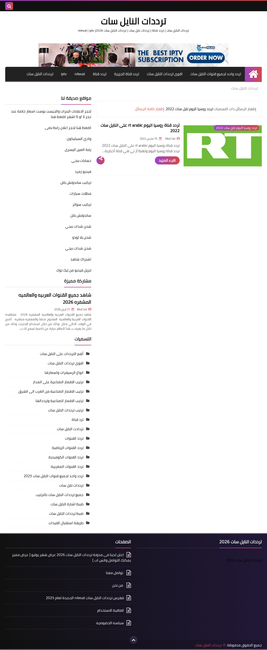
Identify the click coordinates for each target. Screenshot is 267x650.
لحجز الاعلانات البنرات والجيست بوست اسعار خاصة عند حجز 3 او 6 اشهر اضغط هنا (51, 114)
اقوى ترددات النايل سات (165, 73)
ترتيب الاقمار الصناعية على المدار (58, 382)
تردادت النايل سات (70, 429)
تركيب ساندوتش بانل (75, 182)
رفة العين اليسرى (78, 149)
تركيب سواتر (81, 204)
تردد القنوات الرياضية (67, 447)
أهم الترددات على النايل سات (61, 353)
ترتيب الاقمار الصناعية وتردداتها (59, 400)
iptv (64, 73)
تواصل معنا (115, 572)
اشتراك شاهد (80, 259)
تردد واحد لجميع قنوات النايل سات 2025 (53, 475)
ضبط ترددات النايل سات (66, 513)
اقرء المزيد (167, 160)
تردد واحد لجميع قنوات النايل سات (215, 73)
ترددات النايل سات (40, 73)
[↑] (133, 640)
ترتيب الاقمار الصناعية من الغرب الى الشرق (50, 391)
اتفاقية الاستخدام (110, 610)
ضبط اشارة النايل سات (67, 504)
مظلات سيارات (80, 193)
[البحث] (9, 6)
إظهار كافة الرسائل (149, 108)
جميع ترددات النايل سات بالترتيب (59, 494)
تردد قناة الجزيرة (126, 73)
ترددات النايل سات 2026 (244, 560)
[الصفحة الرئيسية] (253, 74)
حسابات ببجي (81, 160)
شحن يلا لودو (81, 237)
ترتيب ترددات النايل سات (65, 410)
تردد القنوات (74, 438)
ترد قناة (77, 419)
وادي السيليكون (79, 138)
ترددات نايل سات (71, 485)
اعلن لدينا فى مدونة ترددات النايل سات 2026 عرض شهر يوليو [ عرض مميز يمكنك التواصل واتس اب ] (71, 558)
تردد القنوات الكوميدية (65, 457)
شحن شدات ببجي (78, 226)
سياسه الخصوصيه (110, 622)
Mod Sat (82, 309)
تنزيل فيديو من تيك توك (73, 270)
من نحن (118, 585)
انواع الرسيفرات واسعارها (64, 372)
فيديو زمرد (83, 171)
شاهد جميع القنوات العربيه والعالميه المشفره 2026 (55, 298)
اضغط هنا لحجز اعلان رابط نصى (68, 127)
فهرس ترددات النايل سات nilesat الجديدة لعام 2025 (85, 597)
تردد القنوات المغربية (67, 466)
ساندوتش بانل (80, 215)
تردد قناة (99, 73)
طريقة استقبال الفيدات (65, 522)
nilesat (80, 73)
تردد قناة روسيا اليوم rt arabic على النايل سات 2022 (140, 127)
